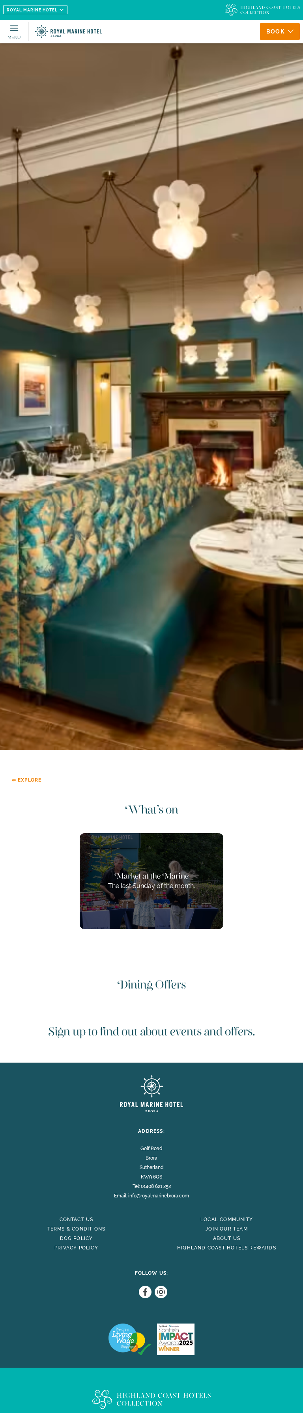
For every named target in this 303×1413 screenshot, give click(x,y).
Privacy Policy (76, 1248)
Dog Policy (76, 1238)
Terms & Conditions (76, 1229)
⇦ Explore (27, 780)
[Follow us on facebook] (144, 1292)
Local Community (226, 1219)
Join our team (227, 1229)
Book (275, 31)
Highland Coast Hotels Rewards (226, 1248)
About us (227, 1238)
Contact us (77, 1219)
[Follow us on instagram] (159, 1292)
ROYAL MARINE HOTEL (32, 10)
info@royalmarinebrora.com (158, 1196)
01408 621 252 (156, 1186)
